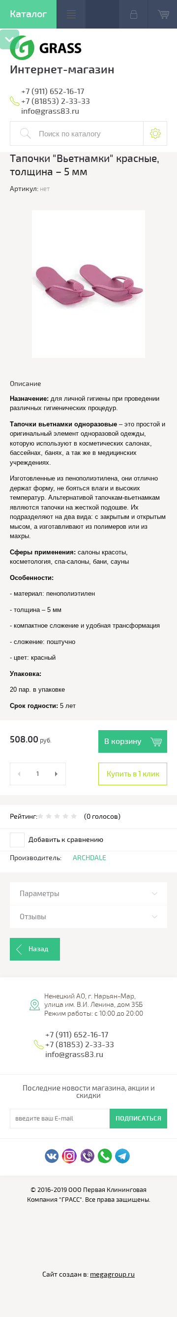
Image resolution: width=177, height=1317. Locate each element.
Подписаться (138, 1119)
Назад (38, 949)
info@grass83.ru (50, 111)
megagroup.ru (112, 1274)
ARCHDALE (89, 858)
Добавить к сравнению (65, 839)
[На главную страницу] (46, 49)
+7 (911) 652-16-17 (52, 91)
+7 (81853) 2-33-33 (55, 101)
